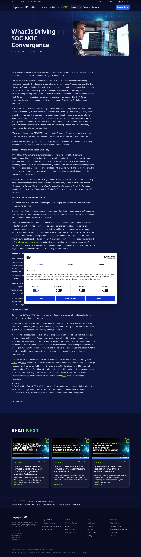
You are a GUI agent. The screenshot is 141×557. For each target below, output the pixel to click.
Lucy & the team (47, 520)
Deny (41, 299)
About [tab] (101, 264)
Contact (110, 1)
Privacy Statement (33, 552)
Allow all (100, 299)
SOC (64, 376)
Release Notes (29, 504)
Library (90, 536)
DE (122, 1)
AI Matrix (34, 7)
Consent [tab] (39, 264)
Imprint (13, 552)
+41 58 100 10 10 (115, 526)
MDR (23, 363)
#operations (17, 402)
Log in (101, 1)
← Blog (18, 25)
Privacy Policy (22, 552)
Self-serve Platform (71, 523)
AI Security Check (48, 529)
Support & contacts (63, 504)
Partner (85, 7)
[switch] (59, 290)
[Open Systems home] (19, 7)
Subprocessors (56, 552)
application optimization (31, 242)
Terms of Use (45, 552)
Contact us (113, 520)
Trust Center (76, 504)
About (89, 520)
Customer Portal (16, 504)
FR (125, 1)
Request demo (122, 7)
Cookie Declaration (69, 552)
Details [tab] (70, 264)
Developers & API (70, 532)
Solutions (53, 7)
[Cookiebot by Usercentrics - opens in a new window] (106, 257)
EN (119, 1)
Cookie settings (82, 552)
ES (128, 1)
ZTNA (65, 121)
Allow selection (70, 299)
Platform (44, 7)
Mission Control (70, 529)
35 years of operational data (51, 526)
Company (95, 7)
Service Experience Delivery (46, 504)
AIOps (67, 526)
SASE (42, 121)
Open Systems (17, 359)
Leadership (91, 523)
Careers (90, 526)
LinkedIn (113, 536)
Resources (75, 7)
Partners (90, 529)
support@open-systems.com (119, 529)
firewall (17, 242)
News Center (92, 532)
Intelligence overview (49, 523)
